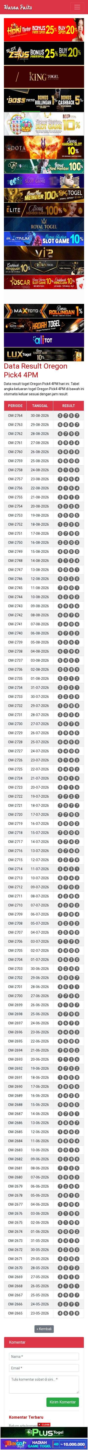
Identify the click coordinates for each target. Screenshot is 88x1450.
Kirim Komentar (63, 1402)
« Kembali (44, 1329)
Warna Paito (18, 7)
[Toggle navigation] (77, 7)
